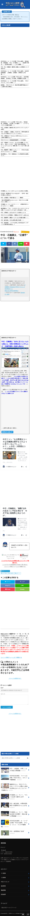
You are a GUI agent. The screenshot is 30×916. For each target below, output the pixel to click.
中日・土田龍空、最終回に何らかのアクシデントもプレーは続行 (15, 128)
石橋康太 (12, 573)
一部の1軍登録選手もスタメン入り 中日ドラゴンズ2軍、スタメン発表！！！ (15, 201)
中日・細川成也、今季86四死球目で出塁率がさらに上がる (18, 805)
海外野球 (3, 886)
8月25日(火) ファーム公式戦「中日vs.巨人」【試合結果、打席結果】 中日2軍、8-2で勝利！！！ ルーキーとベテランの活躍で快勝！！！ (15, 123)
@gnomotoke (8, 852)
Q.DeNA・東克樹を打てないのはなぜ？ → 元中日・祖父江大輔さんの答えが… (14, 194)
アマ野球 (3, 873)
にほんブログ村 (10, 558)
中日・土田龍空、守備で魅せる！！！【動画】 (12, 197)
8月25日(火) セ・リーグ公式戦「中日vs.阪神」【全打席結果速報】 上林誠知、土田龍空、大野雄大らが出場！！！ (15, 72)
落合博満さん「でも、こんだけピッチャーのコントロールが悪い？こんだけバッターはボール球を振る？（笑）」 (15, 209)
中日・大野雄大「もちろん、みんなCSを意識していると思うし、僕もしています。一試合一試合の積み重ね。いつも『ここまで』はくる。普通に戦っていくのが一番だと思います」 (15, 145)
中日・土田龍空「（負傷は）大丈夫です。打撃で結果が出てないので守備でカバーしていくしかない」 (15, 132)
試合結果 (3, 894)
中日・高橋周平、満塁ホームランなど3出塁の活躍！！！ (14, 217)
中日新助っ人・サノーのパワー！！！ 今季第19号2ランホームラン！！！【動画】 (15, 205)
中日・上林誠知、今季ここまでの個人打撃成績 (18, 769)
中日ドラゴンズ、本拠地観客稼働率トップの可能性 (13, 140)
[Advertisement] (15, 733)
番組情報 (3, 890)
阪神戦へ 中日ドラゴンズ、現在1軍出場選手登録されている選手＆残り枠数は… (14, 85)
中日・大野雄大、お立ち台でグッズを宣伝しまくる (13, 212)
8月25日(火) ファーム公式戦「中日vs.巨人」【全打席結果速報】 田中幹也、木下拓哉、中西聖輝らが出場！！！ (15, 77)
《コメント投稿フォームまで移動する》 (15, 566)
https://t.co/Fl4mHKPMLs (11, 290)
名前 (2, 687)
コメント (3, 694)
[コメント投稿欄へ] (23, 914)
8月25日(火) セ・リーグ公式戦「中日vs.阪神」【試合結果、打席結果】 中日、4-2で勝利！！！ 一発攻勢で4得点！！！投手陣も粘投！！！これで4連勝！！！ (15, 63)
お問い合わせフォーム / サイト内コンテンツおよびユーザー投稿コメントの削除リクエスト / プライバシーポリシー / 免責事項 (14, 859)
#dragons (12, 287)
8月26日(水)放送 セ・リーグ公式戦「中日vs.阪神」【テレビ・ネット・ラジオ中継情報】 (14, 823)
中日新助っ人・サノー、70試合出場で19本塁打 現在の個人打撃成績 (18, 814)
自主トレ (18, 573)
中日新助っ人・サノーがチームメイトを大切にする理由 (14, 191)
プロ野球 (3, 877)
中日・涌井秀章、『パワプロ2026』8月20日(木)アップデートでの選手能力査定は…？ (14, 223)
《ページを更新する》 (15, 678)
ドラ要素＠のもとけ (11, 913)
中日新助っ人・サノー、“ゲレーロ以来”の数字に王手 (19, 797)
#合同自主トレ (9, 288)
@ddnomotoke (8, 853)
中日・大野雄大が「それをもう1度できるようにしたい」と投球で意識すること (14, 136)
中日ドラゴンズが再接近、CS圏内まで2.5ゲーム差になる (15, 215)
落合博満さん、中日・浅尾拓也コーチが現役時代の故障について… (15, 154)
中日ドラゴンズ (5, 571)
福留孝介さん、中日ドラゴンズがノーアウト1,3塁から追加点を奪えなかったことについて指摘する (14, 787)
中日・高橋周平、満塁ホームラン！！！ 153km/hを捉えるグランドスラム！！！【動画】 (15, 150)
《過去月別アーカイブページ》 (9, 907)
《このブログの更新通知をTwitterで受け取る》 (15, 564)
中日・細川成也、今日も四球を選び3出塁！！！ (12, 220)
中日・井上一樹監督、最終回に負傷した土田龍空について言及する (15, 67)
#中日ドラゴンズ (20, 287)
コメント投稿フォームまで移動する (11, 657)
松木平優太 (4, 573)
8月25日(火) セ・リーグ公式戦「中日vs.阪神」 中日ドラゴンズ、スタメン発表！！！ (15, 81)
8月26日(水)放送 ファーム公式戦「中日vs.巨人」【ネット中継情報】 (19, 777)
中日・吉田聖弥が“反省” (17, 832)
